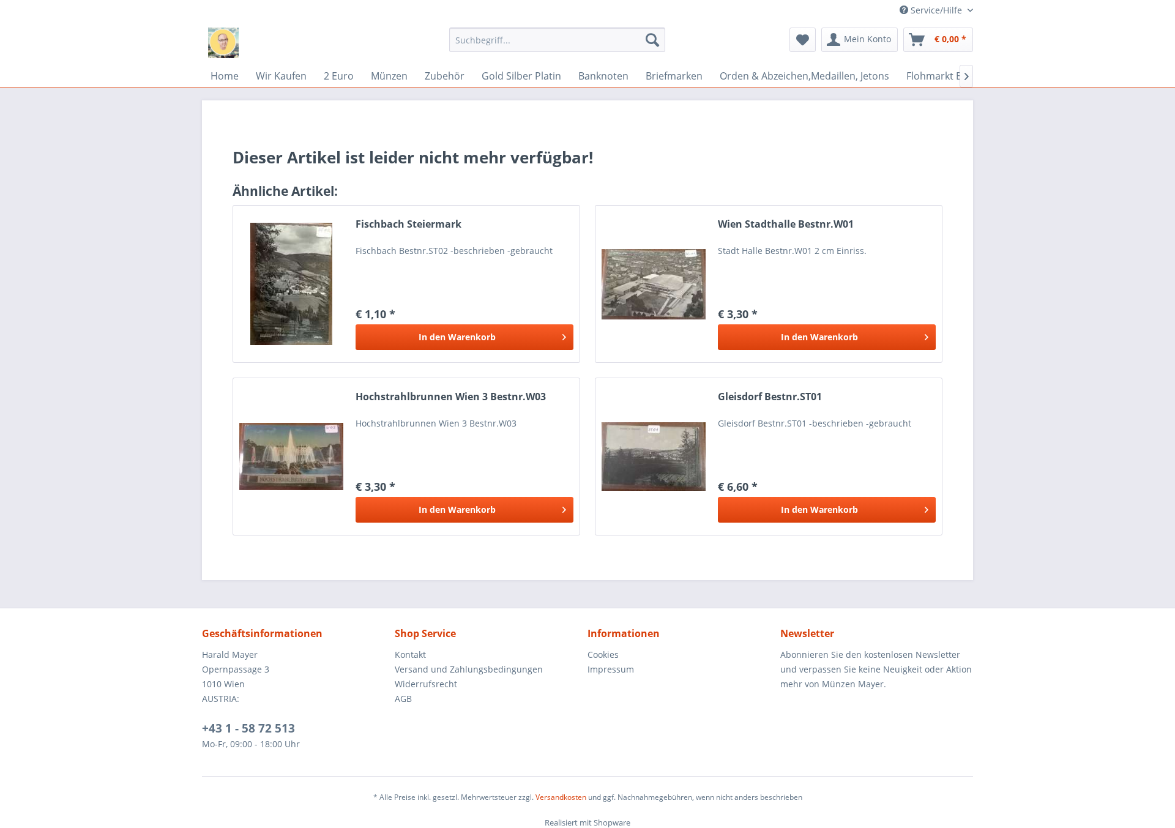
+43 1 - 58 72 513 (248, 728)
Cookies (603, 654)
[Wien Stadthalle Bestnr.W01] (654, 284)
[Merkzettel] (802, 40)
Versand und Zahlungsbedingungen (469, 669)
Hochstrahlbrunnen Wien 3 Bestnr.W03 (451, 396)
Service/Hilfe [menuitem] (936, 10)
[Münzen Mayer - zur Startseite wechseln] (223, 43)
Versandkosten (560, 797)
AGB (403, 698)
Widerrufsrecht (426, 684)
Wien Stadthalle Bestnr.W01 (786, 224)
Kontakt (410, 654)
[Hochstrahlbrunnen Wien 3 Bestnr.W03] (291, 456)
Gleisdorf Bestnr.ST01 (770, 396)
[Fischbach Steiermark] (291, 284)
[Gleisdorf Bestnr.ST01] (654, 456)
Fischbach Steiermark (408, 224)
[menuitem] (557, 40)
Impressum (611, 669)
